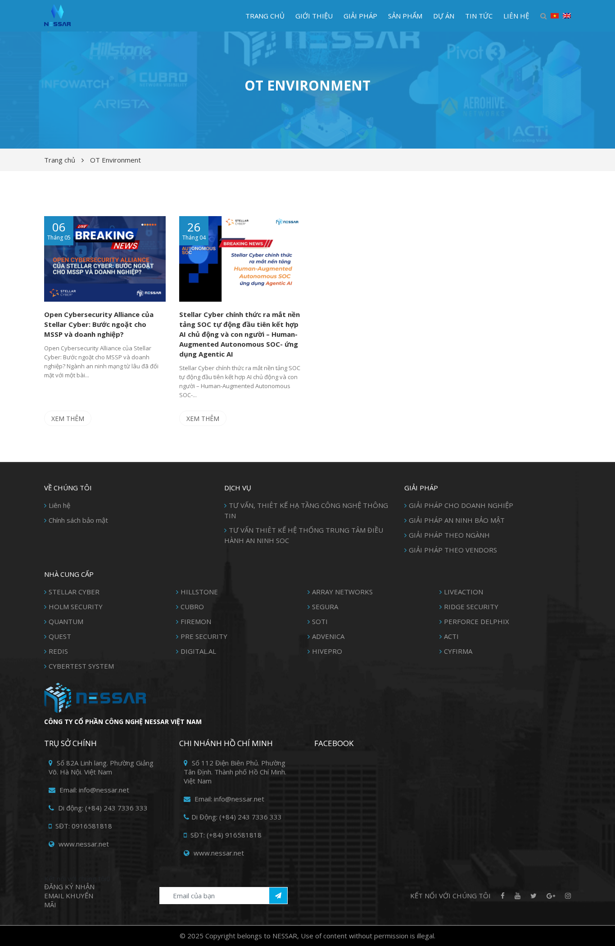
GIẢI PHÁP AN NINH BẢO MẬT (457, 520)
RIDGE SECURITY (471, 606)
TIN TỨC (479, 15)
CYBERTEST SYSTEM (81, 665)
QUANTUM (66, 621)
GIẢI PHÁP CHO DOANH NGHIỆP (461, 505)
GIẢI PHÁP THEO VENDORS (453, 549)
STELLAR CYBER (74, 591)
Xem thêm (67, 418)
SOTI (320, 621)
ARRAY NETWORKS (342, 591)
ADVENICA (328, 636)
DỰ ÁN (443, 15)
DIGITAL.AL (198, 651)
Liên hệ (59, 505)
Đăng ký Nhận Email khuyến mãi (69, 895)
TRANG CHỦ (265, 15)
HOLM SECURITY (76, 606)
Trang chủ (59, 159)
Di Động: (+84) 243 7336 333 (236, 816)
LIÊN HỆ (516, 15)
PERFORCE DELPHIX (476, 621)
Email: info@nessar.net (93, 789)
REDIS (58, 651)
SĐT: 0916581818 (83, 825)
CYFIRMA (458, 651)
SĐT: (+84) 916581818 (225, 834)
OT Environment (115, 159)
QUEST (60, 636)
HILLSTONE (199, 591)
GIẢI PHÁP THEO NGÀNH (449, 534)
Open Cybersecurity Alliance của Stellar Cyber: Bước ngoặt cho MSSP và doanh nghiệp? (99, 324)
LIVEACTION (463, 591)
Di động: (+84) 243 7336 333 (102, 807)
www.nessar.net (83, 843)
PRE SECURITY (204, 636)
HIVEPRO (327, 651)
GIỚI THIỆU (314, 15)
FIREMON (196, 621)
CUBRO (192, 606)
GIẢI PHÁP (360, 15)
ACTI (451, 636)
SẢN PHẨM (405, 15)
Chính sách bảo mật (78, 520)
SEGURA (325, 606)
